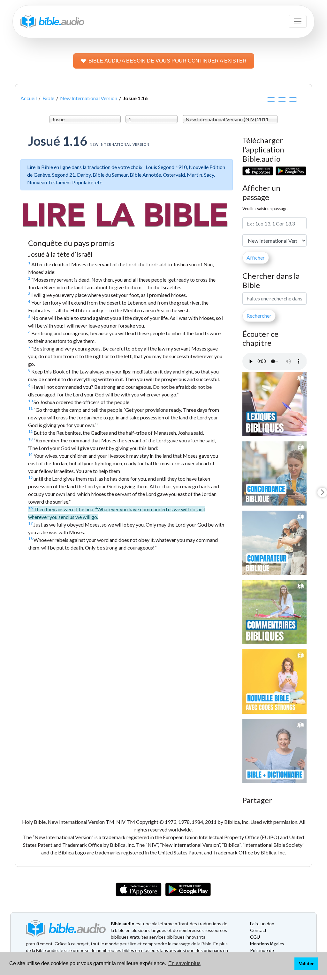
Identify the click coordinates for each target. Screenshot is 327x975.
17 (30, 523)
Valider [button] (306, 963)
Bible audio (122, 923)
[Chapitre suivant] (322, 492)
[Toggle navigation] (298, 21)
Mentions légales (267, 943)
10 (30, 400)
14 (30, 454)
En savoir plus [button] (184, 963)
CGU (255, 937)
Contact (258, 930)
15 (30, 477)
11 (30, 408)
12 (30, 431)
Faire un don (262, 923)
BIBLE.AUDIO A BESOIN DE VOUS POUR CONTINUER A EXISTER (167, 60)
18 (30, 538)
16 (30, 508)
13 (30, 439)
